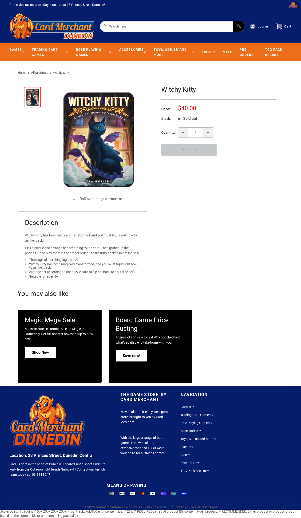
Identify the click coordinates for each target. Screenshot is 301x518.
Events (209, 52)
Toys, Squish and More (170, 52)
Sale (227, 52)
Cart (288, 26)
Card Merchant (206, 507)
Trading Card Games (45, 52)
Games (15, 52)
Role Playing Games (88, 52)
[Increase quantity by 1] (208, 132)
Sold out (189, 150)
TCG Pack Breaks (273, 52)
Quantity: (168, 132)
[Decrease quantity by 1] (183, 132)
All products (39, 73)
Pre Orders (247, 52)
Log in (262, 26)
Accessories (131, 52)
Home (22, 73)
